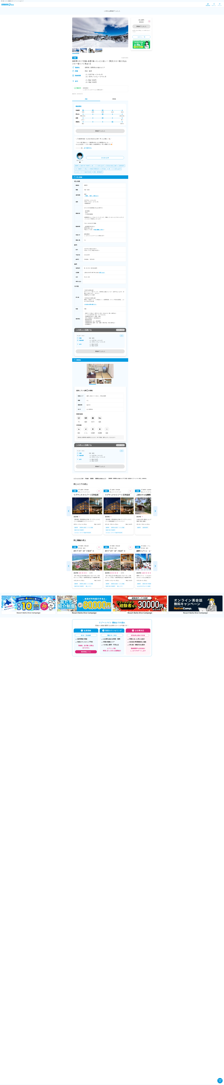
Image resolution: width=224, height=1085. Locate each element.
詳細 (86, 99)
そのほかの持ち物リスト (90, 304)
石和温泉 (86, 489)
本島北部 (86, 546)
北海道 (144, 546)
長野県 (144, 489)
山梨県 (81, 489)
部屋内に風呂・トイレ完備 (86, 527)
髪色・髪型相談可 (98, 172)
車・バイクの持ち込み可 (98, 165)
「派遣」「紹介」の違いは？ (91, 195)
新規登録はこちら (86, 651)
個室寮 (76, 165)
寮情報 (114, 99)
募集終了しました (100, 131)
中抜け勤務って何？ (99, 229)
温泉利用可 (121, 165)
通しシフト (88, 586)
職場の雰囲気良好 (94, 168)
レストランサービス (85, 492)
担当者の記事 (105, 157)
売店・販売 (82, 548)
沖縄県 (81, 546)
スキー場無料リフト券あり (81, 168)
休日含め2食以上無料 (111, 165)
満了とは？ (102, 272)
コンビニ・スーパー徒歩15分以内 (83, 172)
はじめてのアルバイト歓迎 (143, 586)
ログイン (140, 37)
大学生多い (104, 168)
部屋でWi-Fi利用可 (85, 165)
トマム (148, 546)
